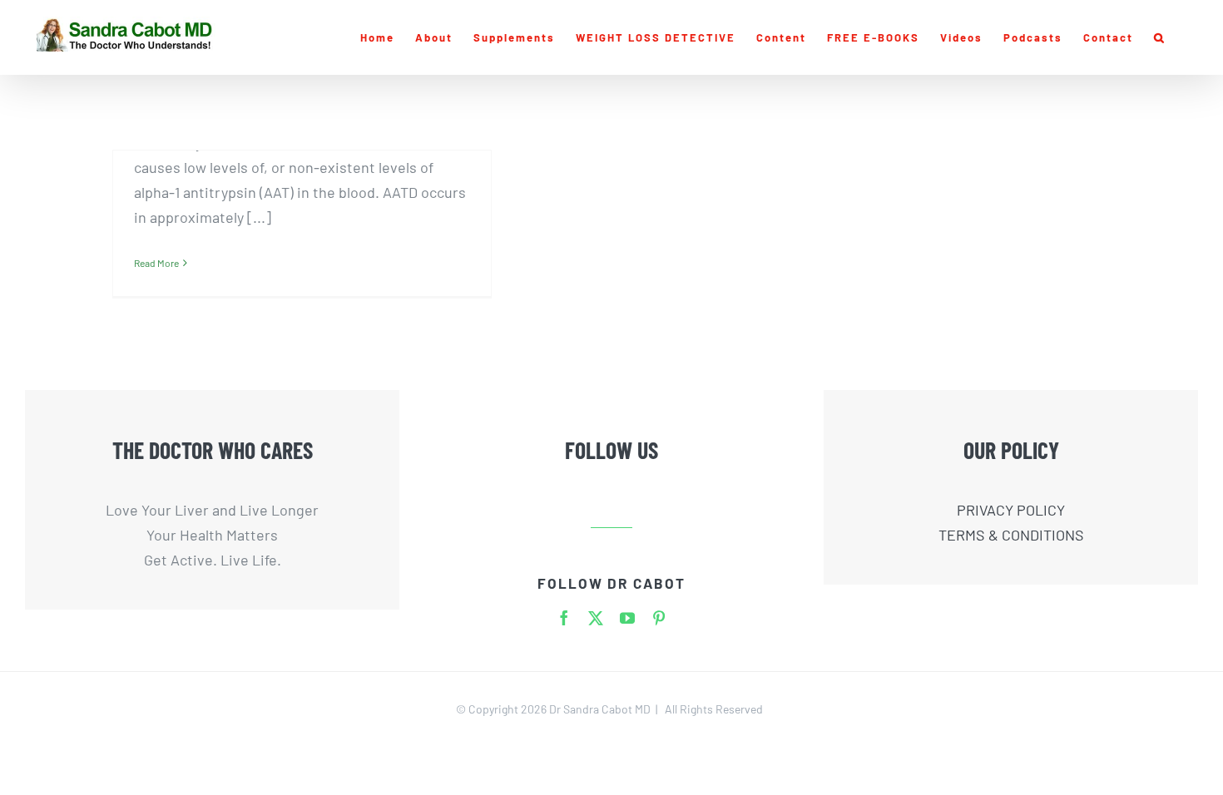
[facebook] (564, 617)
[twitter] (595, 617)
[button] (1160, 37)
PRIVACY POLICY (1011, 510)
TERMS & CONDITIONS (1011, 535)
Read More (156, 263)
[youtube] (627, 617)
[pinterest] (658, 617)
